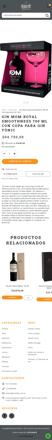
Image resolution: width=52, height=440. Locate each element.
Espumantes (6, 347)
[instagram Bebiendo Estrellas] (11, 416)
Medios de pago (34, 343)
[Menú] (4, 6)
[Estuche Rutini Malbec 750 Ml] (28, 298)
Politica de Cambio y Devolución (36, 353)
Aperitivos (6, 338)
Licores (4, 352)
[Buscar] (47, 15)
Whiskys (5, 361)
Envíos (30, 347)
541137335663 (11, 384)
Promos (5, 329)
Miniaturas (6, 357)
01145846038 (10, 388)
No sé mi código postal (10, 179)
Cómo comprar (34, 333)
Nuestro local (33, 338)
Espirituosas (6, 343)
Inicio (4, 110)
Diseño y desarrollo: (25, 432)
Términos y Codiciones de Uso (38, 360)
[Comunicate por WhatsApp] (48, 436)
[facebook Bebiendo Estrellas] (4, 416)
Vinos (4, 333)
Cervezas (5, 366)
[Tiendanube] (26, 437)
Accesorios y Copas (9, 371)
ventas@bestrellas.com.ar (15, 393)
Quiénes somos (34, 329)
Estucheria (13, 110)
